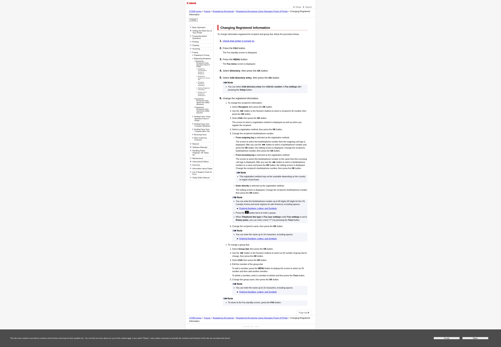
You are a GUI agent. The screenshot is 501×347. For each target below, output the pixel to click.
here (129, 338)
